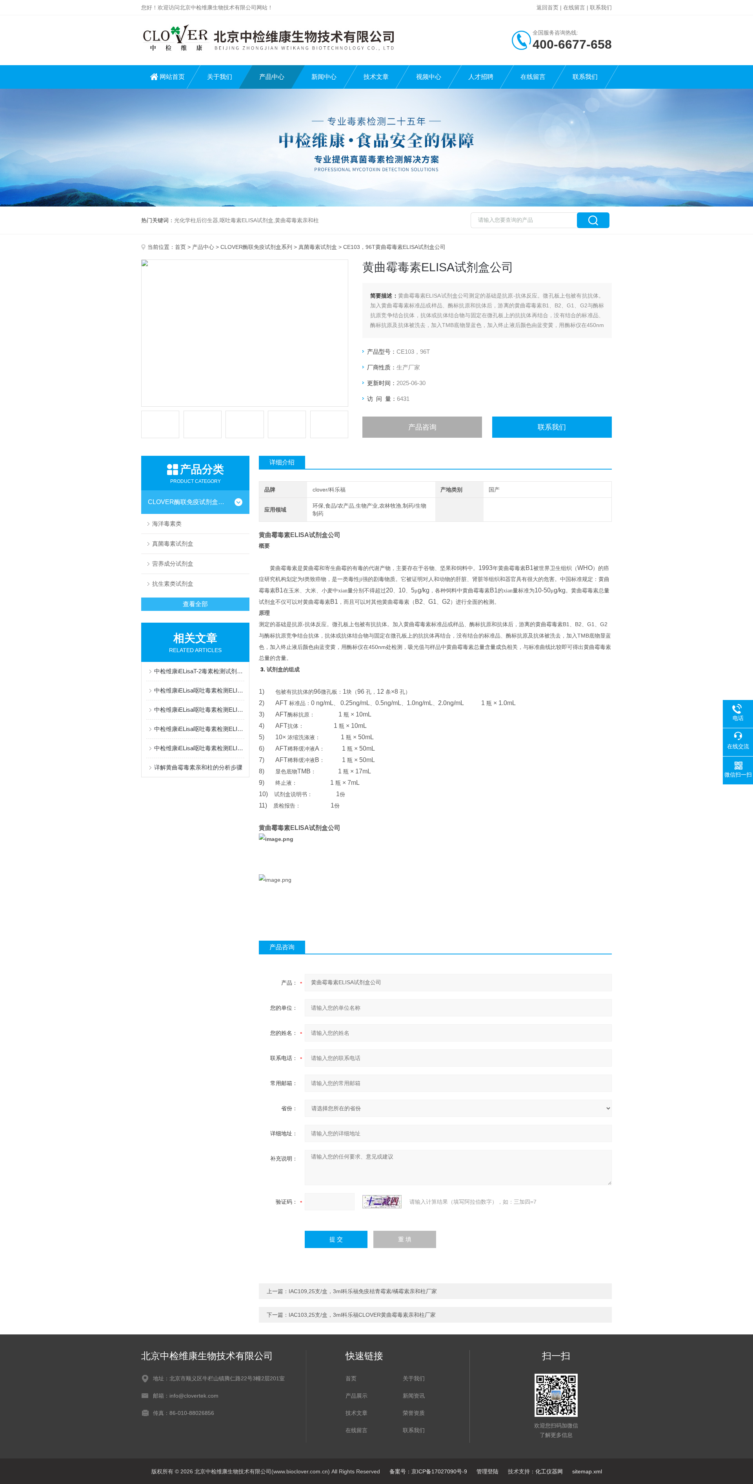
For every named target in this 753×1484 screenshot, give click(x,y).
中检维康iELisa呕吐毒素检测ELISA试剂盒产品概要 (199, 690)
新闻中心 (323, 76)
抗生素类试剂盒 (172, 583)
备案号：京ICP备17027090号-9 (428, 1471)
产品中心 (271, 76)
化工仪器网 (549, 1471)
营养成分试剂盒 (172, 563)
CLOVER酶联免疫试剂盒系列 (256, 247)
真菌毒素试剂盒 (317, 247)
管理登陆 (487, 1471)
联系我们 (601, 7)
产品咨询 (422, 427)
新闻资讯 (414, 1396)
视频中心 (428, 76)
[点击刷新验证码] (382, 1201)
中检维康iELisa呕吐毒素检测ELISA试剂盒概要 (199, 748)
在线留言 (574, 7)
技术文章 (376, 76)
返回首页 (547, 7)
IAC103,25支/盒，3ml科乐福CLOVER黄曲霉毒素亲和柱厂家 (362, 1315)
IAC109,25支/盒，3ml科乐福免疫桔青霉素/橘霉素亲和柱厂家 (363, 1291)
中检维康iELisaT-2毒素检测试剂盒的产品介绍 (199, 671)
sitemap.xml (587, 1471)
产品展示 (356, 1396)
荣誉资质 (414, 1413)
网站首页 (172, 76)
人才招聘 (480, 76)
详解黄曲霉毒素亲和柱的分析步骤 (198, 767)
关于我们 (219, 76)
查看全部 (195, 604)
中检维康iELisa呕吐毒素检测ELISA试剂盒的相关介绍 (199, 709)
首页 (180, 247)
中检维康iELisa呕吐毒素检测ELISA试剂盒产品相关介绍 (199, 729)
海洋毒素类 (167, 523)
